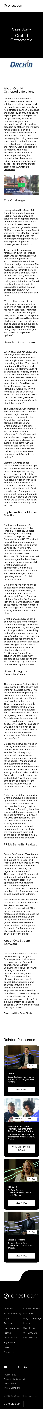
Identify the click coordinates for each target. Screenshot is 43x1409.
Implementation (11, 1328)
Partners (8, 1333)
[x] (18, 1367)
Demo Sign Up (12, 1404)
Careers (8, 1347)
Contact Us (9, 1352)
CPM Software (30, 1333)
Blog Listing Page (31, 1318)
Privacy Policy (10, 1375)
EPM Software (30, 1338)
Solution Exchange (12, 1313)
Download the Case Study (18, 1013)
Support (8, 1318)
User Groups (29, 1328)
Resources (28, 1313)
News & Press (10, 1338)
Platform (8, 1309)
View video (21, 1090)
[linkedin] (25, 1367)
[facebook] (12, 1367)
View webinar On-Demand (21, 1148)
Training (8, 1323)
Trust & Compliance (13, 1388)
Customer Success (31, 1309)
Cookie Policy (10, 1383)
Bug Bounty (9, 1342)
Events (26, 1323)
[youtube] (5, 1367)
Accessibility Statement (14, 1379)
